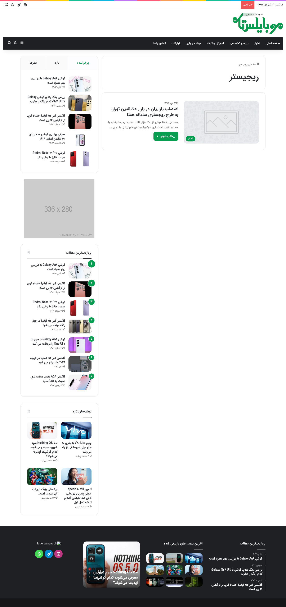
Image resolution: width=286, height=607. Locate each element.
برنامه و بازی (193, 43)
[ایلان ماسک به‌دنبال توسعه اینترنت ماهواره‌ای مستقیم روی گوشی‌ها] (174, 558)
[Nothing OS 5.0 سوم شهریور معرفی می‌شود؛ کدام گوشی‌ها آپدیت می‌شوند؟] (42, 430)
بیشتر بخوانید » (166, 136)
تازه (57, 62)
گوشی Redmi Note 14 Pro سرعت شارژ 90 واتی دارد (49, 155)
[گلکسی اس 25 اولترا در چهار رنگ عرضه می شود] (79, 326)
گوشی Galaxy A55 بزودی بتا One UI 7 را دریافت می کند (48, 341)
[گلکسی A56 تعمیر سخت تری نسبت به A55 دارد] (79, 382)
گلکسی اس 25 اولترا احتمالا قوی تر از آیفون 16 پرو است (46, 117)
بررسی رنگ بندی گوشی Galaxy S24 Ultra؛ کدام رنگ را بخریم (46, 99)
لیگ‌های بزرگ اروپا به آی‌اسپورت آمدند (44, 491)
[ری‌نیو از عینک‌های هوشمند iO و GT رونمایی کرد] (174, 582)
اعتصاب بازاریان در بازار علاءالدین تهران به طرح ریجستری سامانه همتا (144, 112)
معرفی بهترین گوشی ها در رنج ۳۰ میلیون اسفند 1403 (47, 136)
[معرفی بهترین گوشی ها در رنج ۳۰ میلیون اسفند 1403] (79, 140)
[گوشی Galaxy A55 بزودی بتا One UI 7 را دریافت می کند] (79, 345)
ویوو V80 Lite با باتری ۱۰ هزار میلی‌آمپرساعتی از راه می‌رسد (76, 447)
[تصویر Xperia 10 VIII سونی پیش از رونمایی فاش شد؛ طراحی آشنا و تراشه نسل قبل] (76, 476)
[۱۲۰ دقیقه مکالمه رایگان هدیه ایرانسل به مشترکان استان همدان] (155, 570)
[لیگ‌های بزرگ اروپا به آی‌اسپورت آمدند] (42, 476)
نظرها (33, 62)
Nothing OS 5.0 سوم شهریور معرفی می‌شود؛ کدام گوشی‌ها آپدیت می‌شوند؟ (44, 449)
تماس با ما (159, 43)
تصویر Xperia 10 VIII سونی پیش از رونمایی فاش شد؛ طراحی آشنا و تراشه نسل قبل (77, 496)
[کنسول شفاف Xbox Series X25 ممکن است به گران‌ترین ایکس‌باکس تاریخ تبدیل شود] (194, 582)
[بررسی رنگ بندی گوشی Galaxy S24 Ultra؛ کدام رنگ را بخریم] (79, 103)
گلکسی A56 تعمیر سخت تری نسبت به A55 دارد (48, 378)
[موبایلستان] (258, 23)
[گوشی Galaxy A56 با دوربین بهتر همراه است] (79, 84)
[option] (111, 565)
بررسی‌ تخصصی (239, 43)
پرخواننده (83, 62)
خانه (253, 64)
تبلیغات (175, 43)
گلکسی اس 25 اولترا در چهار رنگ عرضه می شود (48, 322)
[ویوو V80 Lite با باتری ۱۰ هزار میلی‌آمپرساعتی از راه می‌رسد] (76, 430)
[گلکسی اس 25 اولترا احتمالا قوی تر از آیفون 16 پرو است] (79, 121)
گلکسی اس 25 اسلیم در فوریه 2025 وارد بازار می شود (47, 360)
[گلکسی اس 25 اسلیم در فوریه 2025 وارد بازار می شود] (79, 364)
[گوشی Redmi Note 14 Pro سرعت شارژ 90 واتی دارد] (79, 159)
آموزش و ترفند (215, 43)
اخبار (257, 43)
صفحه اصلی (272, 43)
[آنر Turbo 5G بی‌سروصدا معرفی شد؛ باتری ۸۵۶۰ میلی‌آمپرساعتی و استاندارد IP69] (155, 582)
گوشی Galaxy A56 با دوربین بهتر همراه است (48, 80)
